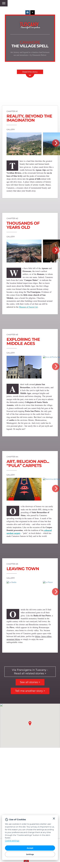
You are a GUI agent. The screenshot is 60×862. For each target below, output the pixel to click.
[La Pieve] (48, 582)
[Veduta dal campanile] (24, 251)
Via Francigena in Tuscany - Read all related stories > (30, 671)
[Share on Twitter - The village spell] (32, 12)
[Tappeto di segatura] (24, 489)
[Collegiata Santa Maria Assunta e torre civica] (24, 367)
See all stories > (30, 682)
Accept (30, 848)
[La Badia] (11, 582)
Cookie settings (12, 840)
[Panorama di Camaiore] (24, 143)
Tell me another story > (30, 690)
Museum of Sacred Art (28, 307)
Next (55, 143)
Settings (30, 854)
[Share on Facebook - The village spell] (27, 12)
